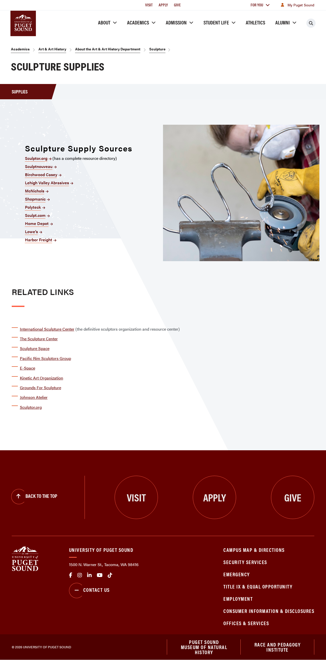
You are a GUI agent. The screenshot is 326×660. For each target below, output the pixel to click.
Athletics (255, 22)
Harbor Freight (38, 240)
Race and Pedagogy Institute (277, 647)
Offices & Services (246, 623)
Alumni (282, 22)
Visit (149, 5)
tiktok (110, 575)
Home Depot (37, 223)
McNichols (34, 191)
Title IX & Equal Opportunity (257, 586)
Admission (176, 22)
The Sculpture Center (39, 339)
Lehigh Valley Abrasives (47, 183)
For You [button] (257, 5)
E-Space (27, 368)
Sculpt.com (35, 215)
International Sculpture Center (47, 329)
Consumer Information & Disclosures (268, 610)
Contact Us (96, 589)
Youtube (100, 575)
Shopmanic (35, 199)
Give (177, 5)
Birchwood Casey (41, 174)
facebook (70, 575)
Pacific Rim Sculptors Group (45, 358)
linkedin (89, 575)
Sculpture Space (34, 348)
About (104, 22)
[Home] (25, 558)
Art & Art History (52, 48)
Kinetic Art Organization (41, 378)
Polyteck (33, 207)
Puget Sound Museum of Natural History (204, 647)
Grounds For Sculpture (40, 387)
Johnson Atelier (34, 397)
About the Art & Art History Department (107, 48)
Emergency (236, 574)
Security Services (245, 562)
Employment (238, 598)
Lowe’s (31, 231)
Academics (138, 22)
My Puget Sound (301, 4)
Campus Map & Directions (254, 549)
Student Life (216, 22)
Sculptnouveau (38, 166)
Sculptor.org (36, 158)
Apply (163, 5)
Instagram (79, 575)
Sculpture (157, 48)
